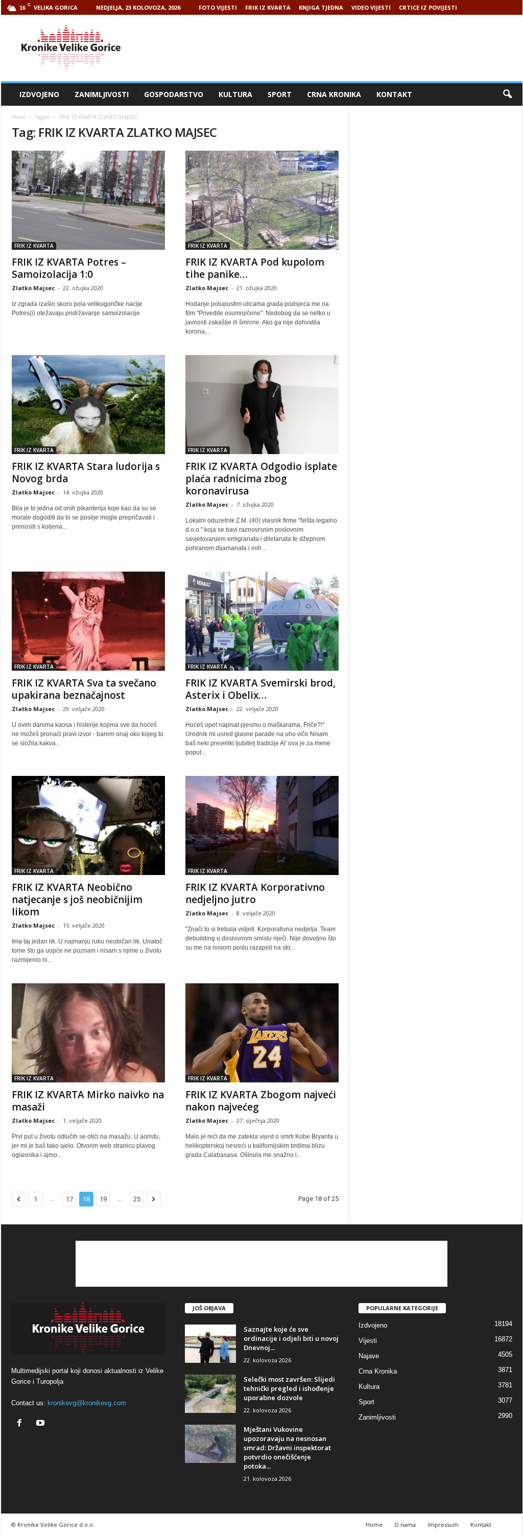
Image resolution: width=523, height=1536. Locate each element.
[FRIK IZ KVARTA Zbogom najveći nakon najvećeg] (262, 1032)
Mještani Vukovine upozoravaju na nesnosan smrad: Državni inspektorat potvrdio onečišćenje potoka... (287, 1448)
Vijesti (368, 1340)
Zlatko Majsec (33, 288)
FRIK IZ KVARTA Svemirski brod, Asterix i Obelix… (260, 689)
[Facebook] (21, 1424)
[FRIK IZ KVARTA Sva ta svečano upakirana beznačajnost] (88, 621)
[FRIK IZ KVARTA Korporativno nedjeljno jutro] (262, 825)
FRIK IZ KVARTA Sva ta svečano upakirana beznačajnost (84, 689)
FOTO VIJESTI (218, 7)
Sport (280, 94)
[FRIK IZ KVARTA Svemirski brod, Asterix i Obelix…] (262, 621)
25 (136, 1199)
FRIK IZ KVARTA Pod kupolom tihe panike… (254, 268)
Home (19, 117)
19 (103, 1199)
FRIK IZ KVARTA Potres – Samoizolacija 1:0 (69, 268)
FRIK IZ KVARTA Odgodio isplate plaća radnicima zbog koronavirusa (261, 479)
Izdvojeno (39, 94)
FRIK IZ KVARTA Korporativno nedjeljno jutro (255, 893)
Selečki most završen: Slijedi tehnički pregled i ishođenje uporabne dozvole (289, 1388)
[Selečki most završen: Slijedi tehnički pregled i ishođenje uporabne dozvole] (210, 1394)
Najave (369, 1356)
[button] (507, 94)
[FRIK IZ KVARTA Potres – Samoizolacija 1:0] (88, 200)
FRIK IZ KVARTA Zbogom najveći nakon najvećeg (260, 1101)
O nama (405, 1524)
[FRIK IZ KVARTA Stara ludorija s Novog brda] (88, 404)
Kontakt (394, 94)
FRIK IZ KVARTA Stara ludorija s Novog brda (86, 472)
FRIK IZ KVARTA (268, 7)
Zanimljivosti (102, 94)
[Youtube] (41, 1424)
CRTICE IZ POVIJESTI (428, 7)
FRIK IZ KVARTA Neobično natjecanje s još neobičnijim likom (77, 899)
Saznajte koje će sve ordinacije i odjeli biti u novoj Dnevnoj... (291, 1338)
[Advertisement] (336, 48)
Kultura (235, 94)
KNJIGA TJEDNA (321, 7)
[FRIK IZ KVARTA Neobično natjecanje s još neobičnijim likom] (88, 825)
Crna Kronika (334, 94)
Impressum (443, 1524)
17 (69, 1199)
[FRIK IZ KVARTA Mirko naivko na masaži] (88, 1032)
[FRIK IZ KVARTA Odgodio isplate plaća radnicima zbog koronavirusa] (262, 404)
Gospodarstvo (173, 94)
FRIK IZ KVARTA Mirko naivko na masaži (88, 1101)
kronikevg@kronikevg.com (86, 1403)
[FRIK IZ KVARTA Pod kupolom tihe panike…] (262, 200)
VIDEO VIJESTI (371, 7)
